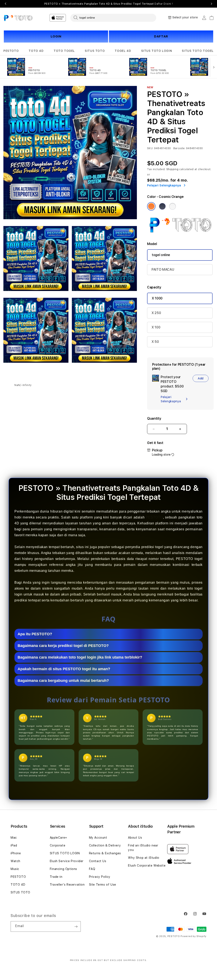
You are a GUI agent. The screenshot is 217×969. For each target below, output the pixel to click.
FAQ (92, 869)
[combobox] (113, 17)
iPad (14, 845)
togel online (161, 255)
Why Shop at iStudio (143, 857)
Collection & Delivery (105, 845)
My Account (98, 837)
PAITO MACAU (163, 269)
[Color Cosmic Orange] (151, 206)
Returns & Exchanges (105, 853)
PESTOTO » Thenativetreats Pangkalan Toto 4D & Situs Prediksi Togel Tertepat (108, 3)
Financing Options (63, 869)
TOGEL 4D (123, 50)
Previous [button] (5, 4)
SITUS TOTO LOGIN (156, 50)
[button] (11, 51)
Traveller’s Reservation (67, 884)
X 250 (156, 313)
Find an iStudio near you (143, 848)
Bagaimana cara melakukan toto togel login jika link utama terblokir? (80, 657)
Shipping (172, 169)
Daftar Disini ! (163, 3)
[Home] (18, 18)
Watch (15, 861)
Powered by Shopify (193, 936)
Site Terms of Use (102, 884)
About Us (135, 837)
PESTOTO (11, 50)
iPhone (16, 853)
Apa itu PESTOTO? (35, 634)
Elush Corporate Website (147, 865)
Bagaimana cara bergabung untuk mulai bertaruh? (63, 680)
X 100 (156, 327)
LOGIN (56, 36)
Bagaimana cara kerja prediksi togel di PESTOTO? (63, 646)
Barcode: (179, 148)
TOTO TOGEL (64, 50)
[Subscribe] (76, 926)
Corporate (57, 845)
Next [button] (211, 4)
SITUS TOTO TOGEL (198, 50)
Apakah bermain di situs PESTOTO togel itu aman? (64, 669)
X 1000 (157, 298)
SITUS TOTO (95, 50)
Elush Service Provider (66, 861)
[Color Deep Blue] (162, 206)
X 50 (155, 342)
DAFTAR (161, 36)
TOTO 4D (36, 50)
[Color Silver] (172, 206)
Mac (14, 837)
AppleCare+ (58, 837)
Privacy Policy (99, 876)
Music (15, 869)
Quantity (154, 418)
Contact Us (97, 861)
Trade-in (56, 876)
